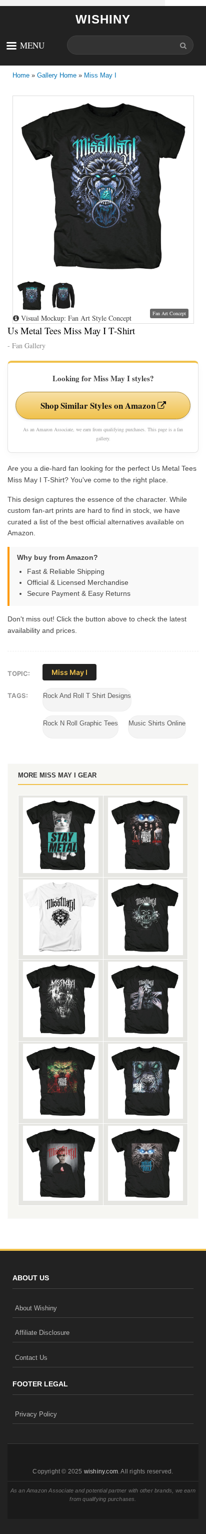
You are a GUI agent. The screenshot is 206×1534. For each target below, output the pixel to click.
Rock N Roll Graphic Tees (80, 723)
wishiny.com (101, 1471)
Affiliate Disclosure (42, 1332)
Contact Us (31, 1357)
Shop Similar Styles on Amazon (99, 405)
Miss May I (100, 75)
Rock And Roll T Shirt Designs (87, 695)
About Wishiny (36, 1308)
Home (21, 75)
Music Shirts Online (157, 723)
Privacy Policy (36, 1414)
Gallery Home (56, 75)
